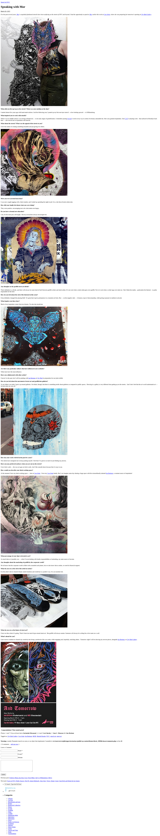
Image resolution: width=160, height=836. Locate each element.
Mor (18, 14)
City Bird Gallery (146, 14)
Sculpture (11, 823)
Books (10, 803)
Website (20, 757)
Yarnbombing (12, 833)
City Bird (40, 378)
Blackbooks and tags (14, 802)
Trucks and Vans (13, 830)
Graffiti (10, 813)
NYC (48, 736)
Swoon (69, 118)
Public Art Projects (13, 822)
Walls (9, 832)
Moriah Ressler (41, 736)
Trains (10, 828)
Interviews (11, 817)
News (10, 820)
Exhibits (10, 810)
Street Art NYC (5, 2)
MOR (34, 736)
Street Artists (12, 827)
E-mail (20, 754)
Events (10, 808)
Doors (10, 807)
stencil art (53, 736)
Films (9, 812)
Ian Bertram (31, 378)
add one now (14, 744)
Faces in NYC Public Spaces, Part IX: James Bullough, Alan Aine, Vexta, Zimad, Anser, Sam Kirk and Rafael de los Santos (43, 781)
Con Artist (107, 14)
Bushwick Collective (14, 805)
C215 (126, 118)
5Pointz (10, 798)
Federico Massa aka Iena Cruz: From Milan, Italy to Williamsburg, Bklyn (30, 778)
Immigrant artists (13, 815)
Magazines (11, 818)
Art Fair (10, 800)
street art (59, 736)
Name (20, 750)
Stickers (10, 825)
